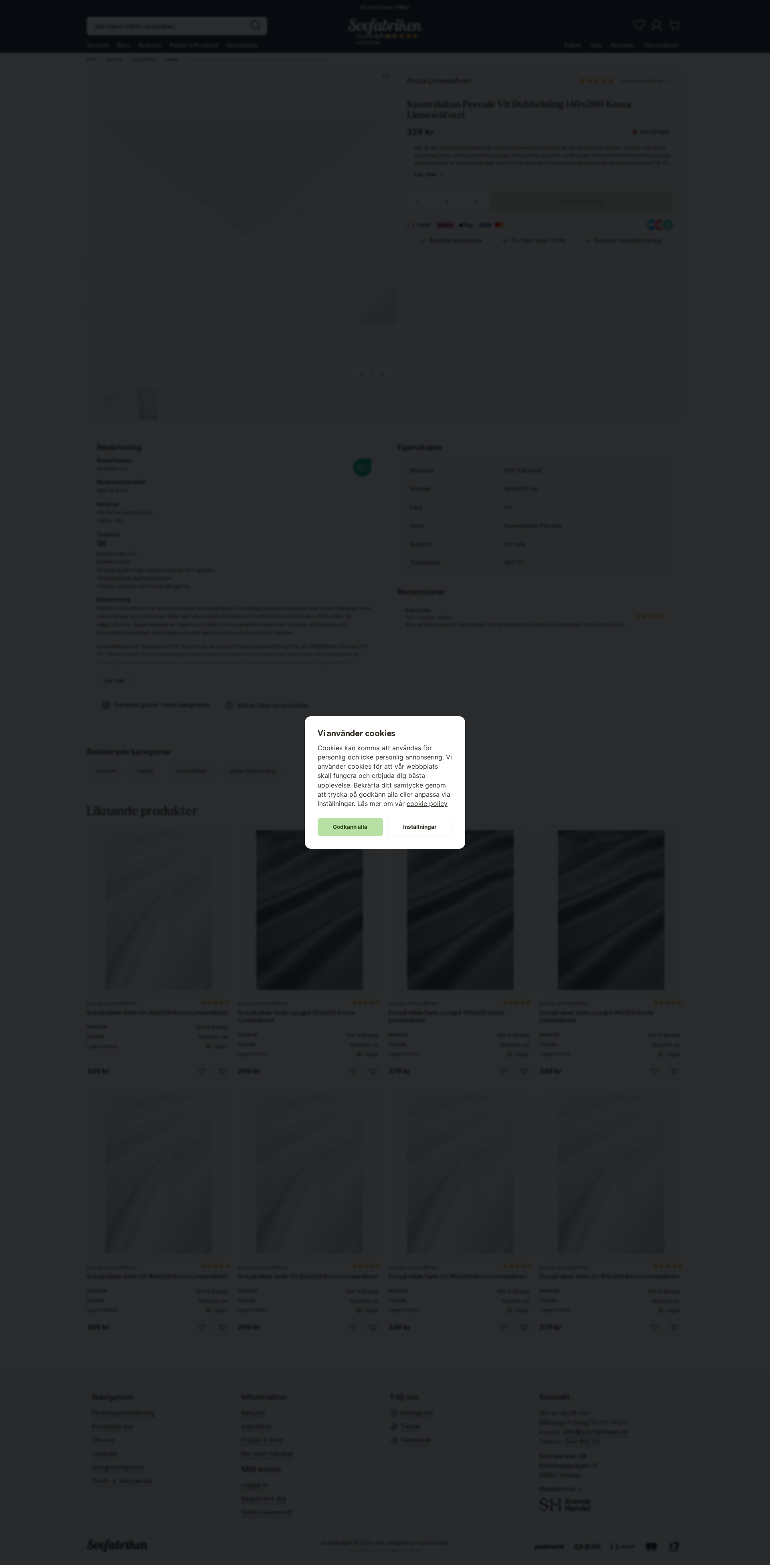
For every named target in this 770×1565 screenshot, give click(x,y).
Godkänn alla (350, 827)
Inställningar (420, 827)
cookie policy (427, 804)
